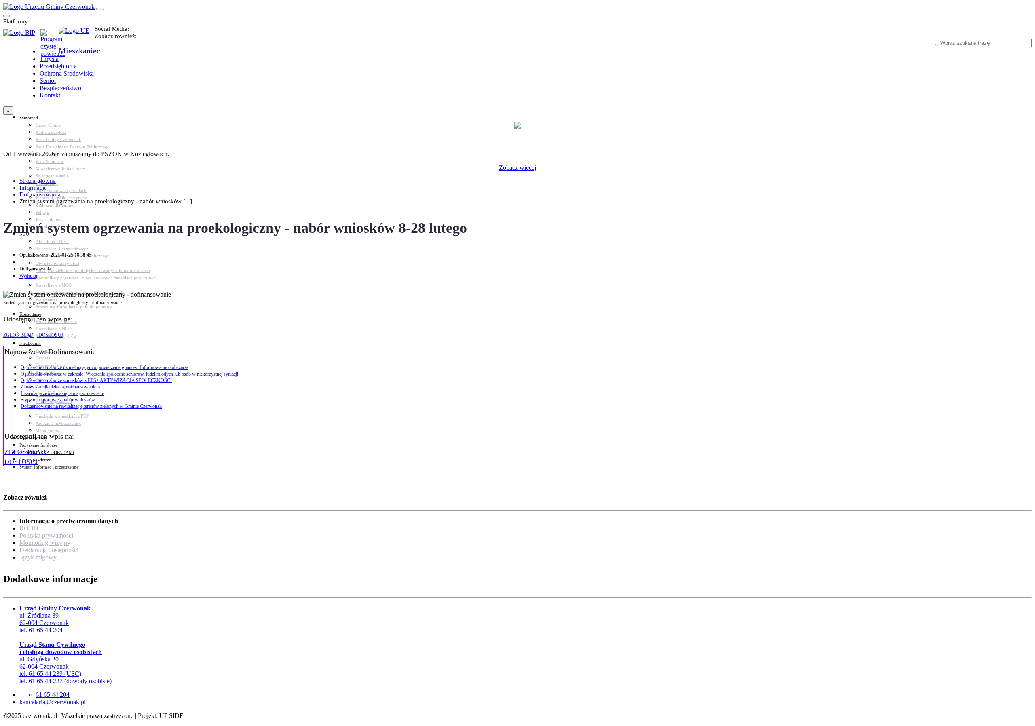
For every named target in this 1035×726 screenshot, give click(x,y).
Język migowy (38, 557)
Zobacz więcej (517, 167)
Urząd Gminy (48, 124)
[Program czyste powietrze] (49, 37)
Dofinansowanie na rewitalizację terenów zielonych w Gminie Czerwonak (91, 406)
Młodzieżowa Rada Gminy (60, 168)
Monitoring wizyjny (44, 542)
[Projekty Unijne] (77, 35)
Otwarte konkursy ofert (57, 263)
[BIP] (21, 35)
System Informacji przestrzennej (49, 466)
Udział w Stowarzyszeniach (61, 190)
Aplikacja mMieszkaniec (58, 423)
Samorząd (28, 117)
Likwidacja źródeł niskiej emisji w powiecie (62, 393)
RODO (28, 528)
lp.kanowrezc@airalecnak (52, 702)
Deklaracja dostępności (48, 550)
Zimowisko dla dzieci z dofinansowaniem (60, 387)
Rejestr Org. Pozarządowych (62, 248)
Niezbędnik (30, 343)
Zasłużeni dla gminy (55, 205)
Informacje (33, 187)
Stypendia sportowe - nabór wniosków (58, 400)
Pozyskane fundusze (38, 445)
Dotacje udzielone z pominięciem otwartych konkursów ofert (93, 270)
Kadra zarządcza (51, 132)
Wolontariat (46, 299)
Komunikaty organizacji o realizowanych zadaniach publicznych (96, 277)
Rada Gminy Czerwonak (58, 139)
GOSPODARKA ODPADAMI (46, 452)
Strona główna (37, 180)
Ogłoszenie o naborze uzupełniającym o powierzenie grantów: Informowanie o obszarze (104, 367)
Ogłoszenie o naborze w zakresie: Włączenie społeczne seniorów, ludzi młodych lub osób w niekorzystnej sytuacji (129, 374)
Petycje (42, 212)
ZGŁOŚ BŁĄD (18, 335)
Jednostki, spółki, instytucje (61, 197)
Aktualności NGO (52, 241)
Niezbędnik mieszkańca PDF (62, 416)
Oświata (43, 357)
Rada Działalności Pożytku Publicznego (73, 146)
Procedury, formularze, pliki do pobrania (74, 306)
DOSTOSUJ (50, 335)
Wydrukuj (28, 276)
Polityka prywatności (46, 535)
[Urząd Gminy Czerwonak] (49, 6)
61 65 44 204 (53, 694)
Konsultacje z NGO (54, 285)
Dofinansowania (40, 194)
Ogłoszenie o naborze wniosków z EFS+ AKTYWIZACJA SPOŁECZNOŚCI (96, 380)
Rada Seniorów (50, 161)
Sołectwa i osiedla (52, 175)
